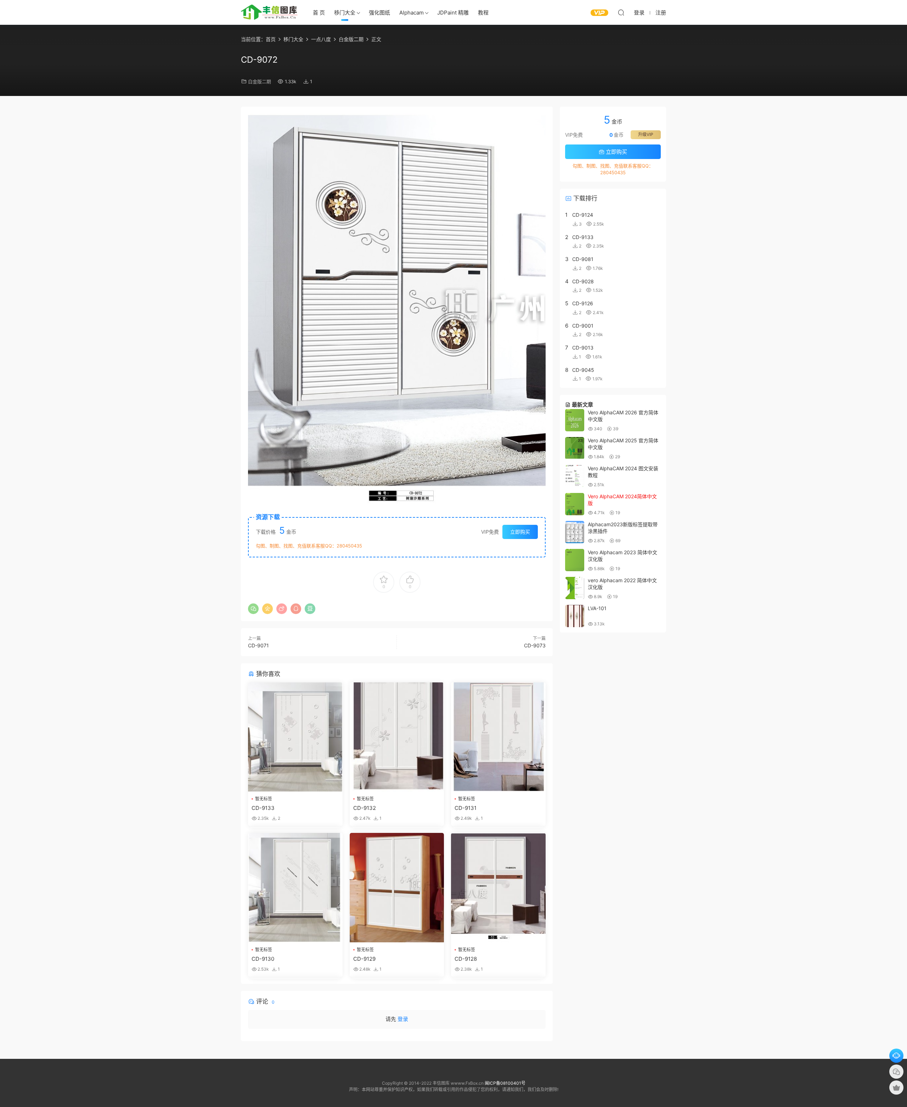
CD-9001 (582, 326)
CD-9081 (582, 259)
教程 (483, 12)
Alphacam (411, 12)
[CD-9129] (397, 887)
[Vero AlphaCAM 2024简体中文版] (574, 504)
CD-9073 (535, 645)
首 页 (319, 12)
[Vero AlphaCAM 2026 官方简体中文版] (574, 420)
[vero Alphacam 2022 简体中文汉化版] (574, 588)
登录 (403, 1019)
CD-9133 (263, 808)
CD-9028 (583, 281)
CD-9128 (466, 958)
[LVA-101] (574, 616)
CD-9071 (258, 645)
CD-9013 (582, 348)
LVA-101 (597, 608)
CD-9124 (582, 215)
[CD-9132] (397, 737)
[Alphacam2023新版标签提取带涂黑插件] (574, 532)
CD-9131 (466, 808)
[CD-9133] (295, 737)
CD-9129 (364, 958)
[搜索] (621, 12)
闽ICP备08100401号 (505, 1083)
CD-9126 (582, 303)
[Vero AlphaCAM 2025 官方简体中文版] (574, 448)
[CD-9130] (295, 887)
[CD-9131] (498, 737)
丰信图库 (269, 12)
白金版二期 (259, 81)
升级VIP (645, 134)
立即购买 (520, 532)
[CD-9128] (498, 887)
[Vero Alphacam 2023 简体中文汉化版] (574, 560)
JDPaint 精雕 (453, 12)
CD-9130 (263, 958)
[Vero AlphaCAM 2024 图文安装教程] (574, 476)
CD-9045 (583, 370)
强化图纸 (379, 12)
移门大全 (344, 12)
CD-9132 (364, 808)
